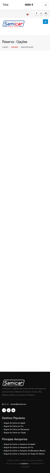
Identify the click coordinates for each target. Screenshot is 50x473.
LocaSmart (24, 463)
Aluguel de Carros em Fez (13, 426)
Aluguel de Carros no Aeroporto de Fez (18, 447)
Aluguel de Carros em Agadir (14, 423)
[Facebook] (37, 13)
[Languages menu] (28, 14)
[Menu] (45, 21)
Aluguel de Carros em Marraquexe (16, 429)
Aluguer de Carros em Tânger (15, 432)
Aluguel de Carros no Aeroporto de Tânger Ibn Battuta (24, 454)
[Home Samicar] (14, 23)
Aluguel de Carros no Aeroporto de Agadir (19, 444)
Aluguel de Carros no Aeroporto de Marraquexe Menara (24, 450)
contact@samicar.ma (18, 404)
